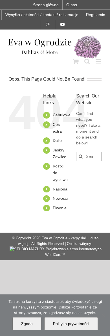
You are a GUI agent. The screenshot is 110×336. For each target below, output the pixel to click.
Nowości (60, 198)
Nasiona (60, 189)
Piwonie (60, 208)
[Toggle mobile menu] (99, 61)
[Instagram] (47, 24)
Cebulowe (62, 115)
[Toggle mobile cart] (76, 61)
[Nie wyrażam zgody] (103, 315)
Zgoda (27, 323)
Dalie (57, 140)
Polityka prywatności (71, 323)
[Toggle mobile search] (87, 61)
